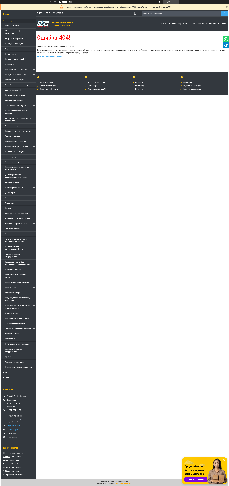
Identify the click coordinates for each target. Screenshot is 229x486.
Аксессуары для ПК (13, 90)
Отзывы (6, 377)
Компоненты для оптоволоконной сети (14, 247)
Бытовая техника (12, 26)
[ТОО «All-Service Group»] (43, 23)
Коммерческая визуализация (17, 344)
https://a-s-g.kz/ (14, 426)
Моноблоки (10, 339)
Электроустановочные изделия (18, 328)
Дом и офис (10, 193)
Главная (163, 24)
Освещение (9, 203)
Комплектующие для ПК (15, 59)
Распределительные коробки (17, 282)
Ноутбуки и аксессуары (14, 44)
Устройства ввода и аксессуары (18, 85)
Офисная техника (12, 182)
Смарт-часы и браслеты (49, 89)
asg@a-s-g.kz (12, 429)
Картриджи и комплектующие (17, 318)
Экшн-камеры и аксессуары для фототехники (18, 168)
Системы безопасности (14, 362)
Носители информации (14, 152)
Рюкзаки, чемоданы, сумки (16, 162)
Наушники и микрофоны (15, 95)
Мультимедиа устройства (15, 141)
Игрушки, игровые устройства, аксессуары (17, 299)
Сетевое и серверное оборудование (13, 350)
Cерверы (8, 49)
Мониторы (139, 89)
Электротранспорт (12, 292)
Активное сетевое (12, 229)
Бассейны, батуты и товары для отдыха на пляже (18, 306)
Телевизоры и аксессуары (15, 105)
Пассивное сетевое (13, 234)
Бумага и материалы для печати (18, 367)
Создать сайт (78, 2)
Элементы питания (12, 136)
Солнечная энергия (13, 126)
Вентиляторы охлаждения (16, 69)
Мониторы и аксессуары (15, 80)
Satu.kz (126, 481)
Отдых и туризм (11, 313)
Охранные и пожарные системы (17, 218)
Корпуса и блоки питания (15, 74)
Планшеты (9, 64)
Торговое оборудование (15, 323)
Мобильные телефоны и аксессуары (15, 32)
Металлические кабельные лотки (16, 276)
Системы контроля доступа (16, 223)
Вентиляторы (140, 86)
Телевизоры (187, 83)
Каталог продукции (11, 21)
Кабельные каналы (13, 269)
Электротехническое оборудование (13, 255)
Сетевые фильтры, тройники (16, 146)
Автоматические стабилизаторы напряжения (18, 119)
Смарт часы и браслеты (14, 38)
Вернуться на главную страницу (50, 56)
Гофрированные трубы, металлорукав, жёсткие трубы (17, 263)
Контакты (202, 24)
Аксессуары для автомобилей (17, 157)
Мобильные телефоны (48, 86)
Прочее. (8, 357)
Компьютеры (10, 54)
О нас (5, 372)
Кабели (8, 208)
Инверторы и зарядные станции (18, 131)
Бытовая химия (11, 198)
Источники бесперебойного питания (16, 112)
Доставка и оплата (217, 24)
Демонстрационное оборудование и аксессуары (16, 176)
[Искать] (224, 13)
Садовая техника (12, 334)
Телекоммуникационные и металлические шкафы (16, 240)
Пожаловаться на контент (123, 483)
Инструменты (10, 287)
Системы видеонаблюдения (16, 213)
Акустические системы (14, 100)
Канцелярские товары (14, 187)
